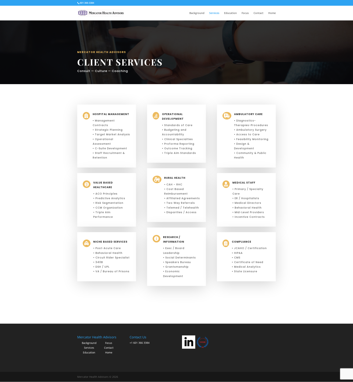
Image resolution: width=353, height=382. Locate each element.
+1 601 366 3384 (139, 342)
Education (230, 13)
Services (214, 13)
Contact (258, 13)
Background (196, 13)
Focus (245, 13)
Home (272, 13)
